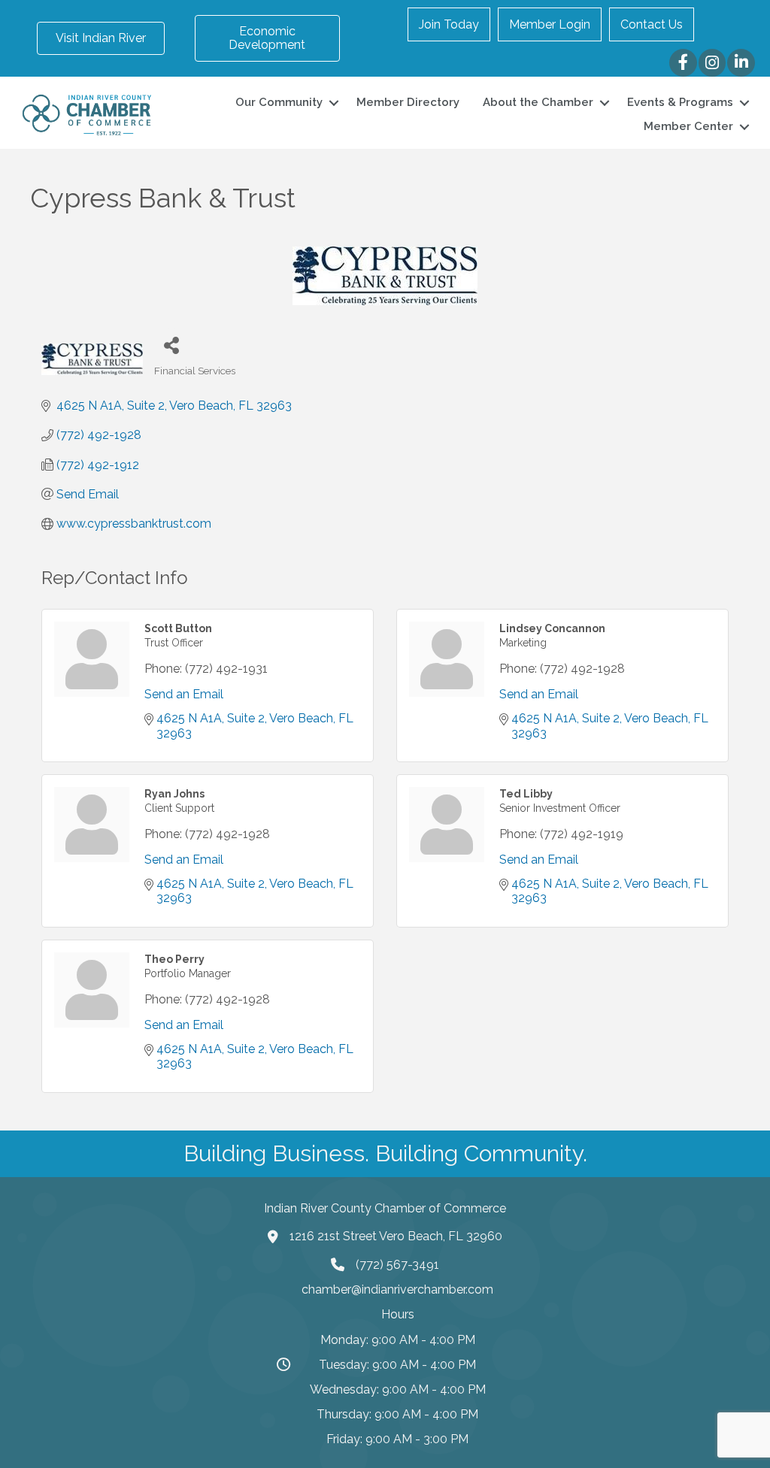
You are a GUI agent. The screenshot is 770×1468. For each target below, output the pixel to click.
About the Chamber (538, 102)
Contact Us (651, 24)
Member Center (688, 126)
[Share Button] (171, 345)
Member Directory (407, 102)
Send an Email (183, 694)
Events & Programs (680, 102)
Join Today (449, 24)
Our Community (279, 102)
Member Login (549, 24)
